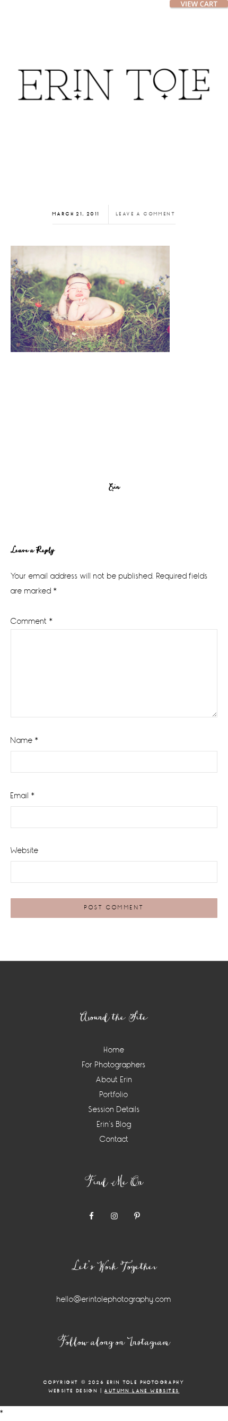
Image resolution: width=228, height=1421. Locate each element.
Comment (32, 621)
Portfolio (114, 1095)
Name (25, 740)
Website (25, 851)
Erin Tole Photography (114, 72)
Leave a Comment (146, 214)
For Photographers (114, 1065)
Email (23, 796)
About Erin (114, 1080)
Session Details (114, 1110)
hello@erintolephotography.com (114, 1299)
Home (114, 1050)
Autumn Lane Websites (141, 1391)
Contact (114, 1139)
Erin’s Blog (114, 1124)
